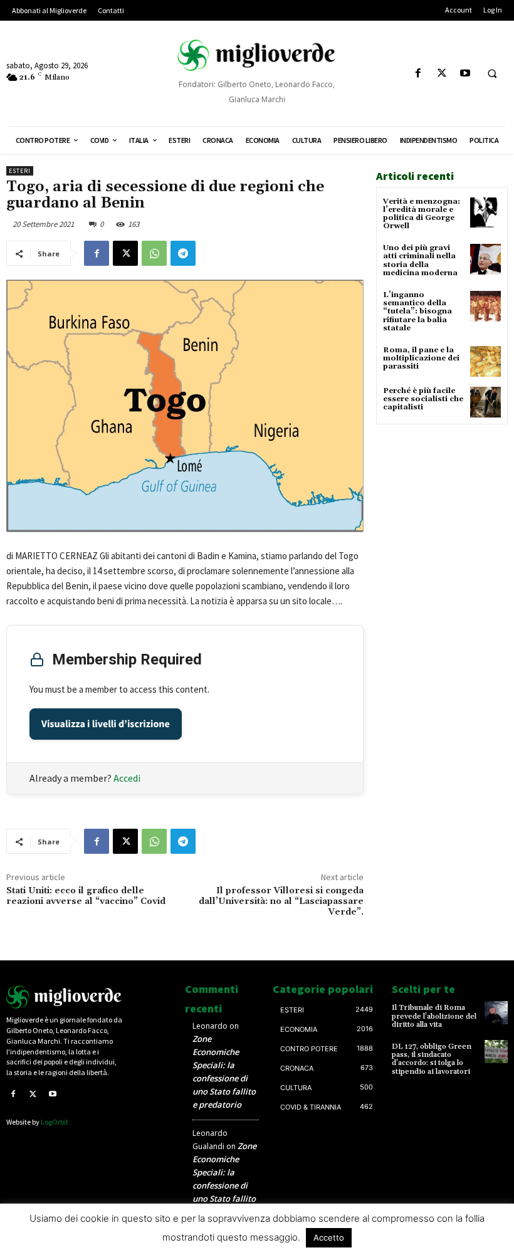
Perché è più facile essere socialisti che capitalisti (423, 399)
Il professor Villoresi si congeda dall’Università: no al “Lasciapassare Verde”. (281, 901)
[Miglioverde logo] (64, 997)
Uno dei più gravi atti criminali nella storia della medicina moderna (420, 260)
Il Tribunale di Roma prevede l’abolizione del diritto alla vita (434, 1016)
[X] (441, 73)
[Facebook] (418, 73)
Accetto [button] (328, 1237)
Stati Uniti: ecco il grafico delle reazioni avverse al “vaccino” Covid (85, 896)
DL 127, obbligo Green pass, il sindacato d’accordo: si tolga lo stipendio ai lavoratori (431, 1059)
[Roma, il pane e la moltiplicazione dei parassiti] (485, 361)
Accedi (126, 778)
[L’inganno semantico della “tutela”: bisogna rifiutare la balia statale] (485, 306)
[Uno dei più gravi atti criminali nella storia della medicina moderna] (485, 259)
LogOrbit (54, 1121)
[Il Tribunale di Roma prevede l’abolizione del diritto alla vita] (496, 1012)
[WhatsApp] (154, 253)
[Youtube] (464, 73)
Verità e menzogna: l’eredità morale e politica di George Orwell (421, 214)
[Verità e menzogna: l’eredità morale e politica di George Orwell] (485, 212)
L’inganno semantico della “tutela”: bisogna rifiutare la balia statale (417, 311)
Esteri (20, 171)
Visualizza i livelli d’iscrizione (105, 724)
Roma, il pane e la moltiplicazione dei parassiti (421, 358)
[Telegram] (183, 253)
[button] (492, 74)
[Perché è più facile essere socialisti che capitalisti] (485, 402)
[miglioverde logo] (256, 54)
